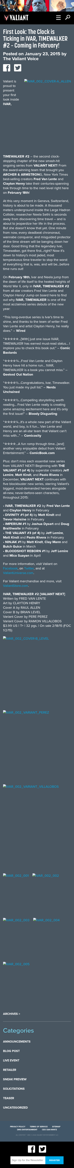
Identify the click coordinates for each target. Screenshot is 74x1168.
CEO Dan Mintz (49, 1130)
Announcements (17, 1042)
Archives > (11, 1014)
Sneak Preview (15, 1079)
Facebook (10, 568)
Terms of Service (39, 1127)
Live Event (11, 1060)
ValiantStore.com (15, 586)
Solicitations (14, 1089)
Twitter (29, 568)
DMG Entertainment (27, 1130)
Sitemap (56, 1127)
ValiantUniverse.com (18, 573)
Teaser (8, 1098)
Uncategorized (15, 1108)
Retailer (9, 1070)
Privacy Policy (17, 1127)
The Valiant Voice (21, 58)
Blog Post (11, 1051)
